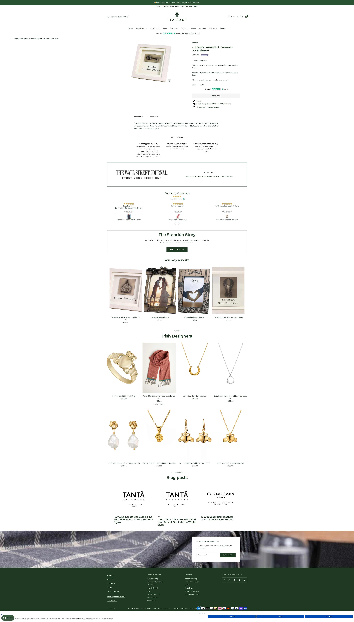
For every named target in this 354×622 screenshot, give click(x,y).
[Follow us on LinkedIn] (244, 580)
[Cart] (246, 17)
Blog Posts (189, 588)
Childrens (184, 28)
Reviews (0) (154, 116)
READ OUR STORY (177, 249)
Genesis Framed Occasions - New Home (44, 39)
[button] (175, 223)
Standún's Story (191, 579)
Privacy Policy (167, 608)
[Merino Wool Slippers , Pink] (128, 216)
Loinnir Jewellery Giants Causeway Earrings (124, 463)
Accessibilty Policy (191, 608)
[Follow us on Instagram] (229, 580)
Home (131, 28)
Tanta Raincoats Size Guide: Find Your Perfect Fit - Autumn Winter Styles (176, 522)
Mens (165, 28)
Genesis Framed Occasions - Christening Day (125, 319)
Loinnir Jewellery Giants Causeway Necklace (159, 463)
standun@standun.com (116, 597)
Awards (188, 585)
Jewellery (202, 28)
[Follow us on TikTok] (239, 580)
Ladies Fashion (155, 28)
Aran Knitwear (141, 28)
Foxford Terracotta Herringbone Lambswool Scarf (159, 397)
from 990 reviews (176, 199)
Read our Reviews (192, 591)
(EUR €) (110, 608)
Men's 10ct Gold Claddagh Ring (123, 396)
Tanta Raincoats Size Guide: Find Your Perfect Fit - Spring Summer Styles (133, 519)
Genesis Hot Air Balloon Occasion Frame (228, 317)
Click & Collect (152, 588)
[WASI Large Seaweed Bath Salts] (177, 216)
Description (138, 116)
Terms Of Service (178, 608)
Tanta (159, 516)
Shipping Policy (146, 608)
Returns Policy (152, 579)
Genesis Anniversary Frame (194, 317)
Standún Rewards (154, 594)
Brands (222, 28)
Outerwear (174, 28)
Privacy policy (201, 613)
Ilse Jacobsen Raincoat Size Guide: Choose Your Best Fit (217, 518)
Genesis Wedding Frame (160, 317)
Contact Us (151, 600)
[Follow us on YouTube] (234, 580)
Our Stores (151, 585)
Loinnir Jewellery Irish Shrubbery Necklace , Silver (230, 397)
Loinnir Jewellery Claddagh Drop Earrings (194, 463)
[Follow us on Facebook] (224, 580)
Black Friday (24, 39)
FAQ (149, 591)
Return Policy (156, 608)
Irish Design (213, 28)
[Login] (237, 16)
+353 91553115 (112, 601)
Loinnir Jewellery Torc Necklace (195, 396)
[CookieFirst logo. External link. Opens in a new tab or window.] (2, 614)
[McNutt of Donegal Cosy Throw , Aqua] (226, 216)
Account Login (152, 597)
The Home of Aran (192, 582)
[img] (177, 196)
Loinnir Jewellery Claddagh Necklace (230, 463)
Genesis (195, 42)
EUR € (230, 17)
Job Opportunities (192, 594)
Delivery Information (155, 582)
